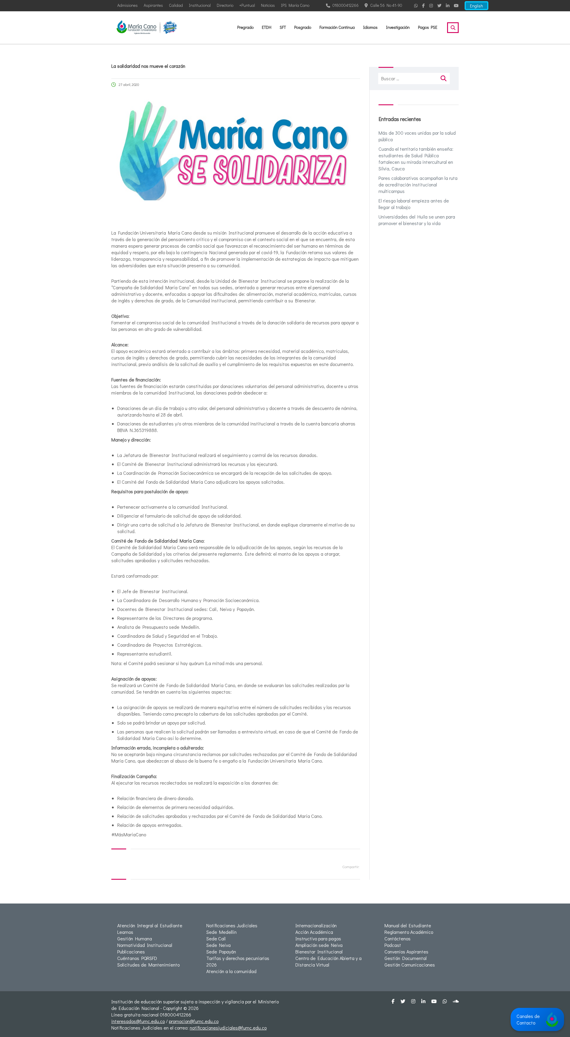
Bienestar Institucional (319, 951)
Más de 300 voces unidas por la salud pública (417, 136)
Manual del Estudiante (407, 925)
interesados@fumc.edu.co (138, 1021)
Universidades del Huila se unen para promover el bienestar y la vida (417, 219)
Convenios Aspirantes (406, 951)
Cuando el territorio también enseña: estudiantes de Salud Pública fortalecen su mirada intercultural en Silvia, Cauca (416, 159)
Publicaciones (131, 951)
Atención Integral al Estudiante (149, 925)
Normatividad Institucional (144, 945)
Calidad (176, 5)
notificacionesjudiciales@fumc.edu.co (228, 1028)
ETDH (266, 27)
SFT (283, 27)
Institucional (200, 5)
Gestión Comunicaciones (409, 964)
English (476, 6)
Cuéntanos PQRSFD (137, 958)
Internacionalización (316, 925)
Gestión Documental (405, 958)
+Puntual (247, 5)
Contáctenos (397, 938)
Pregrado (245, 27)
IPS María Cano (295, 5)
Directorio (225, 5)
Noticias (268, 5)
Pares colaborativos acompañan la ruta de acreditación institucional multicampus (418, 184)
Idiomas (370, 27)
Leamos (125, 932)
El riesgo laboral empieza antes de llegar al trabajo (414, 203)
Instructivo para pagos (318, 938)
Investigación (398, 27)
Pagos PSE (427, 27)
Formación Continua (337, 27)
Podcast (392, 945)
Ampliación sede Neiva (319, 945)
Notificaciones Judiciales (231, 925)
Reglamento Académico (408, 932)
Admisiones (127, 5)
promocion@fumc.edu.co (193, 1021)
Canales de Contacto (528, 1019)
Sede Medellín (221, 932)
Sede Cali (216, 938)
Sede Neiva (218, 945)
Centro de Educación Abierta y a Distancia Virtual (328, 961)
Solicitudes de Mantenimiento (148, 964)
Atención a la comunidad (231, 971)
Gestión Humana (134, 938)
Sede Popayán (221, 951)
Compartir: (351, 866)
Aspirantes (153, 5)
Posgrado (302, 27)
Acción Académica (314, 932)
